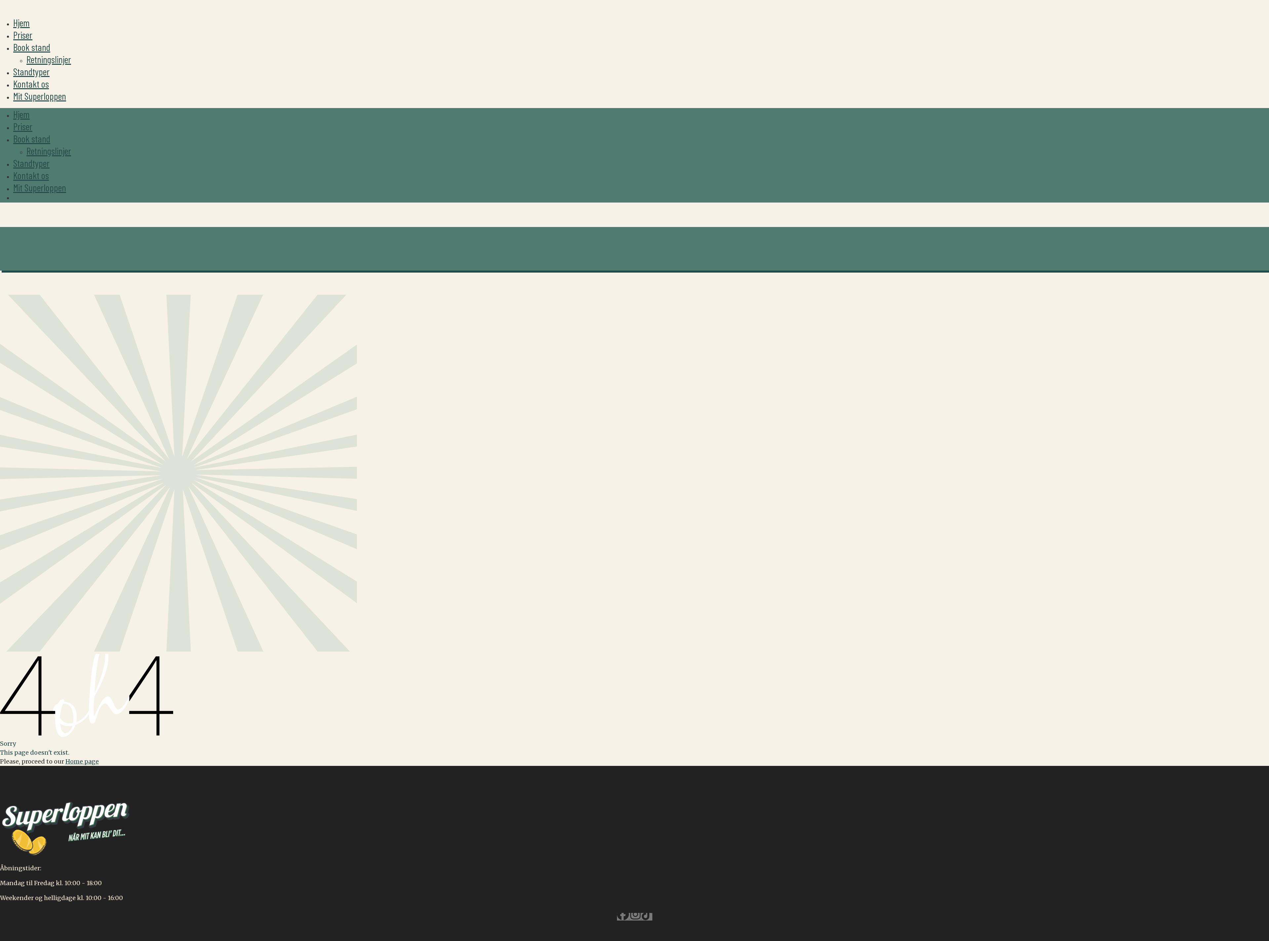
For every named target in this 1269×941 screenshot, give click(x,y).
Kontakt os (31, 84)
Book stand (31, 47)
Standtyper (31, 71)
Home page (82, 761)
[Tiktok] (647, 917)
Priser (22, 35)
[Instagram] (636, 917)
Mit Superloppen (39, 96)
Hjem (21, 22)
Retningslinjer (48, 59)
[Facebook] (623, 917)
